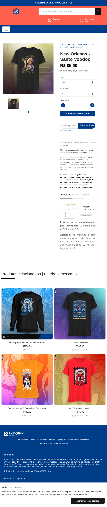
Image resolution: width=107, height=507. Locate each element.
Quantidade (64, 100)
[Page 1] (28, 112)
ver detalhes (27, 314)
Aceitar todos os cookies (87, 501)
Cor (61, 77)
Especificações (78, 194)
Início (62, 45)
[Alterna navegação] (6, 29)
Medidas (66, 194)
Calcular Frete (87, 125)
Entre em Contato (56, 20)
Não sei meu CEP (67, 130)
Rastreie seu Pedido (89, 20)
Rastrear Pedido (55, 439)
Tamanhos (64, 89)
